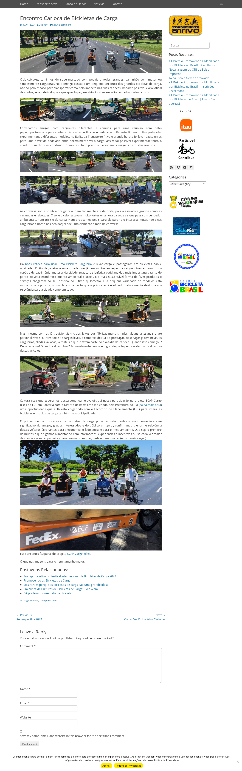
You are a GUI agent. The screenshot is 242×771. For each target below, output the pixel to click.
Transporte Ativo (46, 4)
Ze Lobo (43, 24)
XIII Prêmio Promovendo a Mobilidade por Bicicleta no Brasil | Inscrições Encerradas (194, 86)
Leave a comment (61, 24)
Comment (28, 646)
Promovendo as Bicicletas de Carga (47, 580)
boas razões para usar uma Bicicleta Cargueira (58, 264)
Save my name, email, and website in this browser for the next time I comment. (72, 736)
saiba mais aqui (150, 405)
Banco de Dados (75, 4)
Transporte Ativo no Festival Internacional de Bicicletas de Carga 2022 (70, 576)
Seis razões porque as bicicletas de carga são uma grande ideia (66, 585)
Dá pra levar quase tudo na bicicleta (48, 593)
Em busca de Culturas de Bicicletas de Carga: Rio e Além (61, 589)
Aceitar (106, 765)
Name (25, 689)
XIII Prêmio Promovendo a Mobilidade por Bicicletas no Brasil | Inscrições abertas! (194, 99)
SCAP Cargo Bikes (78, 554)
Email (25, 703)
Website (25, 717)
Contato (116, 4)
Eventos (34, 600)
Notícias (99, 4)
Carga (26, 600)
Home (24, 4)
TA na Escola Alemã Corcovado (189, 78)
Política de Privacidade (129, 765)
